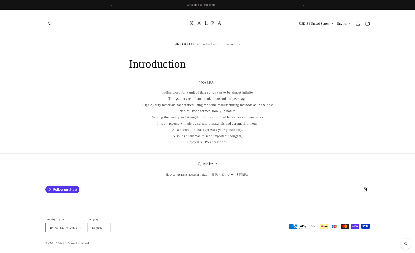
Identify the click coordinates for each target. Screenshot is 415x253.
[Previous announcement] (111, 5)
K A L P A (61, 243)
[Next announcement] (304, 5)
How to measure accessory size (186, 174)
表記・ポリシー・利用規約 (230, 174)
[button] (50, 23)
